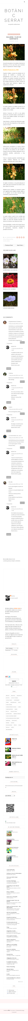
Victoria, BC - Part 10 (11, 870)
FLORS (8, 974)
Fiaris (10, 407)
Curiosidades (16, 700)
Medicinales (14, 720)
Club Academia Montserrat (12, 847)
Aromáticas (19, 695)
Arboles (7, 695)
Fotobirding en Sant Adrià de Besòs (13, 886)
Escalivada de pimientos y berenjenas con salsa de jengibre (14, 932)
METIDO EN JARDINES (12, 912)
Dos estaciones (15, 856)
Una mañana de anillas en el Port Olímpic (13, 888)
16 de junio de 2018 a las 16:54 (16, 323)
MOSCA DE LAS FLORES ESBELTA (17, 756)
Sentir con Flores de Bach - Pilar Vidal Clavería (14, 907)
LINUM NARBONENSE (8, 308)
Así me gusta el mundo (12, 935)
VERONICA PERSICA (16, 748)
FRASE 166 (14, 738)
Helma (11, 482)
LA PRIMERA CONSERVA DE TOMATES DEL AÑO (12, 963)
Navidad (7, 722)
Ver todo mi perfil (14, 598)
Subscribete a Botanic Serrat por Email (13, 685)
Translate (15, 650)
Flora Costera (9, 704)
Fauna (19, 702)
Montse (13, 41)
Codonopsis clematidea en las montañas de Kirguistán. (13, 882)
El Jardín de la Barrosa (11, 917)
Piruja (8, 927)
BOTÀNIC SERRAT (14, 15)
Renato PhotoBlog (11, 966)
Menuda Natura (10, 969)
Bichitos (7, 697)
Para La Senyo (15, 848)
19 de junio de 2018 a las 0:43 (15, 409)
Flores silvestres (9, 709)
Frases (16, 709)
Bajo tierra (9, 878)
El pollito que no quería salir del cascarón (13, 893)
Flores (7, 239)
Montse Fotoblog (10, 839)
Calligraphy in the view (11, 958)
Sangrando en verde (11, 931)
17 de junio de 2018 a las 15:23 (16, 375)
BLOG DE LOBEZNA (11, 949)
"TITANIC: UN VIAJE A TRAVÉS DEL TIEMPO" (13, 951)
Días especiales (13, 702)
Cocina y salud (9, 700)
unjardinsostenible (15, 321)
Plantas (11, 239)
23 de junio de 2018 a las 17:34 (16, 484)
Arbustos (13, 695)
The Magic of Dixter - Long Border (13, 955)
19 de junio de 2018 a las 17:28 (16, 437)
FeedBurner (16, 683)
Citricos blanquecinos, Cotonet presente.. (13, 914)
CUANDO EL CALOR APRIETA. (12, 937)
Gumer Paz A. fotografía (12, 896)
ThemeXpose (13, 1010)
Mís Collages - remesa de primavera (12, 946)
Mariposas (8, 720)
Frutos (7, 711)
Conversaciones (10, 897)
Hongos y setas (14, 711)
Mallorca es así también (12, 944)
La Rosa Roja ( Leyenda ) (12, 928)
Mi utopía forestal (10, 979)
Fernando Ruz (10, 954)
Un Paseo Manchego (11, 880)
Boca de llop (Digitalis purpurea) (13, 975)
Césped (7, 702)
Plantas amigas (6, 240)
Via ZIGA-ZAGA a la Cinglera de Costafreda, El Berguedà (13, 924)
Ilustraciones (9, 713)
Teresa (11, 373)
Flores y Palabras (10, 891)
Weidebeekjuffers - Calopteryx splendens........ (13, 941)
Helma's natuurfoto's (11, 939)
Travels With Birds (11, 869)
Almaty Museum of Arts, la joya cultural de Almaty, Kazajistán (13, 909)
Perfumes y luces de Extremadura (14, 873)
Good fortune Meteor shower (13, 959)
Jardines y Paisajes (17, 713)
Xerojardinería (9, 729)
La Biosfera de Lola (15, 435)
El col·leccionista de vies (12, 922)
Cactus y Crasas (14, 697)
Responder (22, 342)
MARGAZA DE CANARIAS (9, 289)
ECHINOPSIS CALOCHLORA (10, 270)
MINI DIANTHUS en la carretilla (17, 763)
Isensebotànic (10, 831)
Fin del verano (15, 832)
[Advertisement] (14, 579)
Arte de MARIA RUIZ (11, 855)
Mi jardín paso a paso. (11, 874)
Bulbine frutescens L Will (14, 34)
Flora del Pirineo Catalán (11, 706)
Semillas (7, 727)
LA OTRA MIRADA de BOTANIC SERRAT (12, 718)
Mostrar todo (20, 981)
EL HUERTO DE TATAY (12, 961)
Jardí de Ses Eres (15, 840)
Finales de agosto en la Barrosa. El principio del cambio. (14, 919)
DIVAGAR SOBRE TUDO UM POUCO (13, 901)
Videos (12, 727)
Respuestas (9, 343)
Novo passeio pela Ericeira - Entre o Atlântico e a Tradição (14, 903)
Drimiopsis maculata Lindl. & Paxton (12, 971)
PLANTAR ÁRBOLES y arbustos (13, 977)
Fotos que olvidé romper (12, 877)
